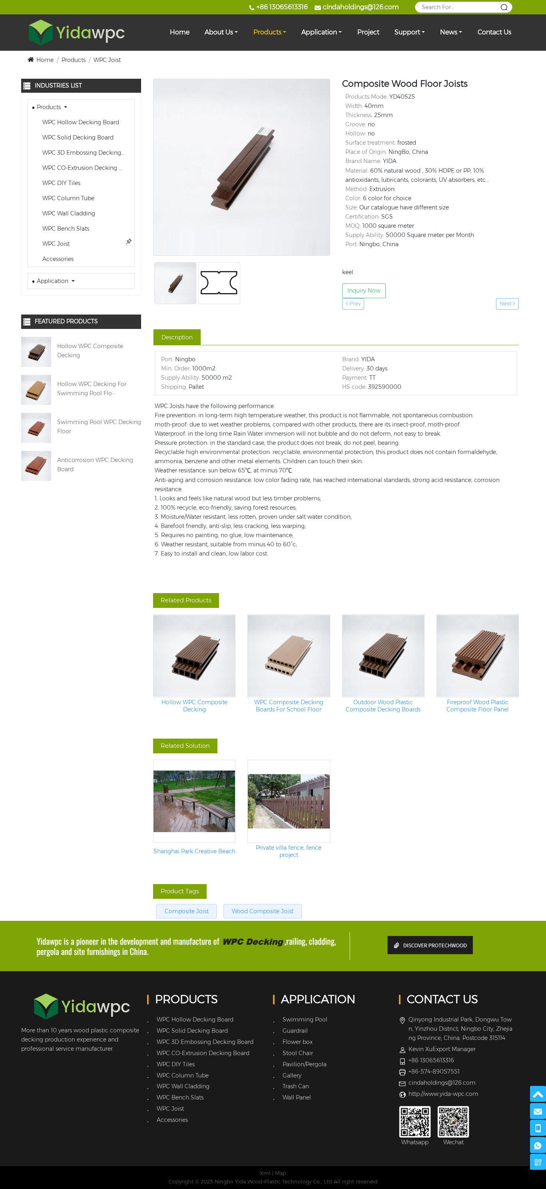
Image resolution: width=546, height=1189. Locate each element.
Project (368, 32)
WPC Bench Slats (65, 228)
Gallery (292, 1075)
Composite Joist (187, 911)
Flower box (298, 1042)
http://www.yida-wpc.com (443, 1093)
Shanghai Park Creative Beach (194, 851)
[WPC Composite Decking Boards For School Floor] (288, 656)
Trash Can (296, 1086)
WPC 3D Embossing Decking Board (87, 152)
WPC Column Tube (67, 198)
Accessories (57, 259)
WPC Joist (107, 60)
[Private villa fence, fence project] (288, 801)
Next (506, 304)
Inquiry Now (364, 290)
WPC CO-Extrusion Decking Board (87, 167)
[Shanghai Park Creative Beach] (194, 801)
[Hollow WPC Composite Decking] (36, 351)
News (448, 32)
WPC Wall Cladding (68, 213)
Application (319, 32)
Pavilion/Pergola (305, 1064)
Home (179, 32)
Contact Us (494, 32)
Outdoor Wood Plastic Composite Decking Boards (383, 706)
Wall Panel (297, 1097)
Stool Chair (298, 1053)
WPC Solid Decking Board (77, 137)
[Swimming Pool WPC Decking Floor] (36, 427)
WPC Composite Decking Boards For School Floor (288, 706)
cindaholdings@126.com (361, 7)
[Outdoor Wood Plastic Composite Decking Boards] (383, 656)
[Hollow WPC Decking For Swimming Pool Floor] (36, 389)
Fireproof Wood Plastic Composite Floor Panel (477, 706)
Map (280, 1173)
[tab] (177, 337)
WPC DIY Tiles (60, 183)
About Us (219, 32)
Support (407, 32)
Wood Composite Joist (262, 911)
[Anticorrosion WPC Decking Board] (36, 465)
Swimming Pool (305, 1019)
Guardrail (295, 1030)
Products (267, 32)
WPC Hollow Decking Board (80, 122)
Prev (354, 304)
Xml (265, 1173)
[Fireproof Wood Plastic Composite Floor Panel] (477, 656)
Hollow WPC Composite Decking (194, 706)
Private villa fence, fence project (288, 851)
